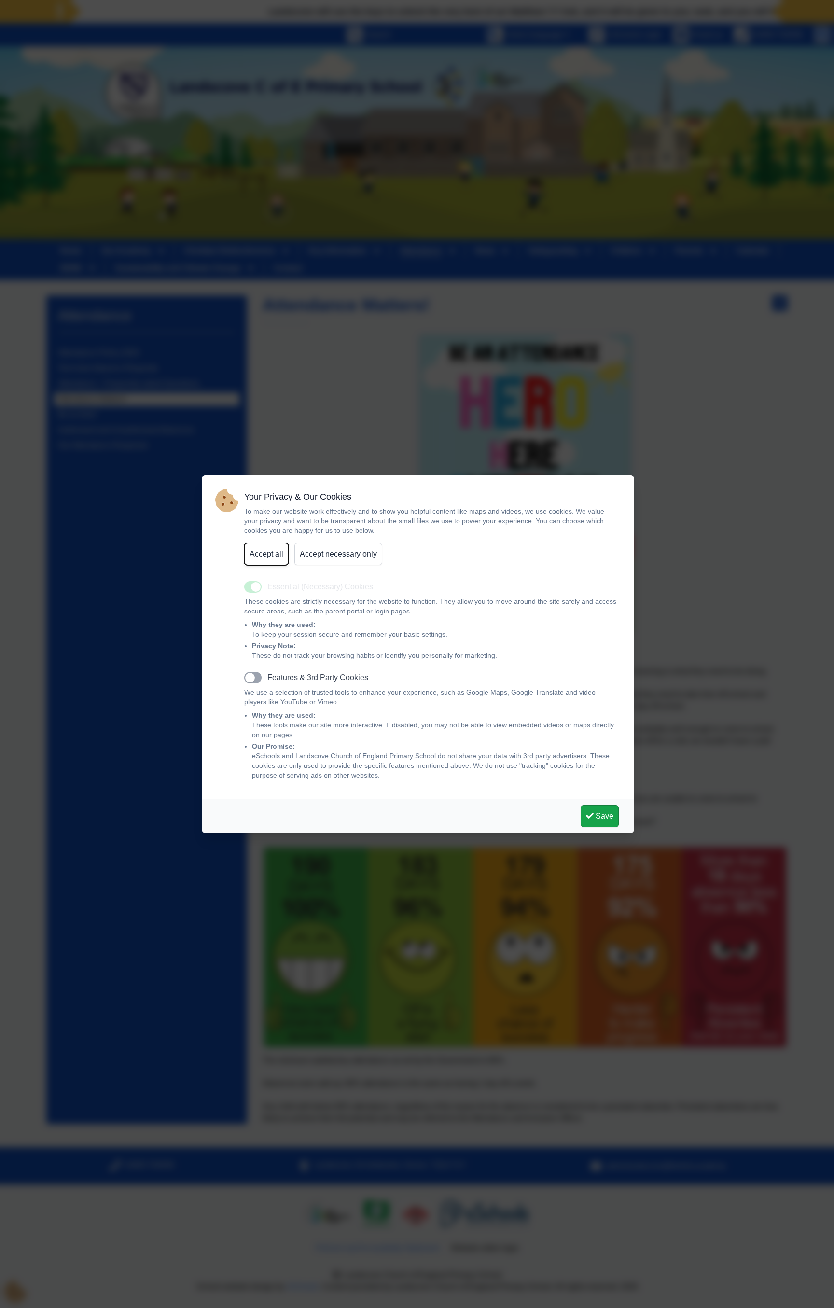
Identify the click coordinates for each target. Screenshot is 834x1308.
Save (603, 816)
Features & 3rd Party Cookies (317, 677)
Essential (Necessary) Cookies (320, 587)
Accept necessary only (338, 554)
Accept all (266, 554)
